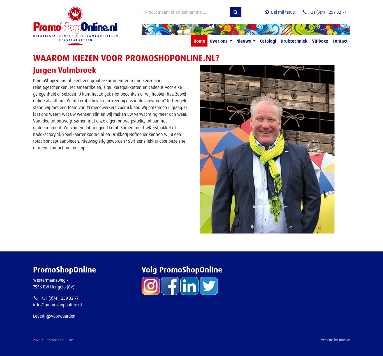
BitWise (344, 339)
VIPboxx (320, 41)
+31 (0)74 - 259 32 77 (327, 12)
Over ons (219, 41)
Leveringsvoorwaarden (54, 316)
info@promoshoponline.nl (57, 305)
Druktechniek (294, 41)
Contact (340, 41)
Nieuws (244, 41)
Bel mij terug (283, 12)
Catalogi (268, 41)
